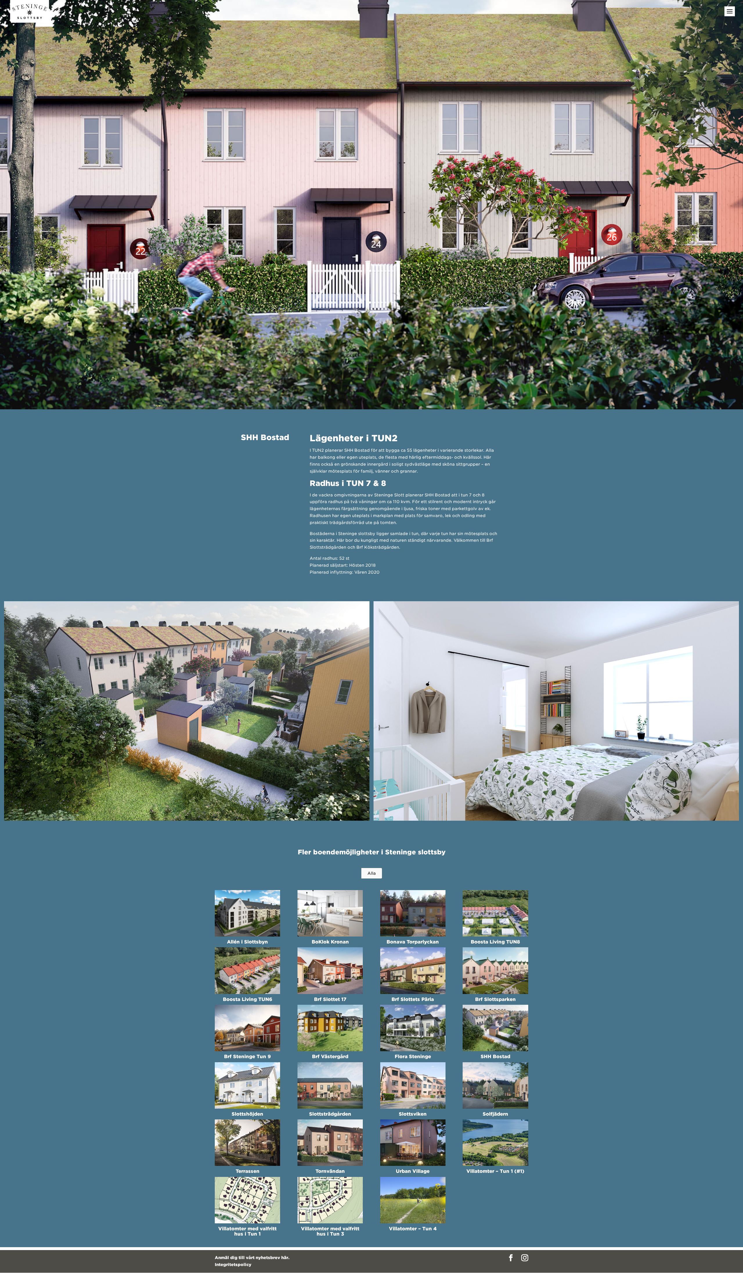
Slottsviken (413, 1114)
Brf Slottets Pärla (413, 999)
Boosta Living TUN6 (247, 999)
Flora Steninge (413, 1056)
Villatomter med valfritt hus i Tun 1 (247, 1231)
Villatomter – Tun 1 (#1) (495, 1171)
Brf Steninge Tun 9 (247, 1056)
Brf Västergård (330, 1056)
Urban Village (413, 1171)
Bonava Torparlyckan (413, 942)
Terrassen (247, 1171)
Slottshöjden (247, 1114)
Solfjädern (495, 1114)
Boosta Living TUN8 (495, 942)
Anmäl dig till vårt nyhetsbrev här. (252, 1257)
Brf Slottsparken (495, 999)
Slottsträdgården (330, 1114)
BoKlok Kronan (330, 942)
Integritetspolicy (233, 1264)
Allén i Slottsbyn (247, 942)
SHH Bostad (495, 1056)
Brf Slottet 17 (330, 999)
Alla (371, 873)
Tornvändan (330, 1171)
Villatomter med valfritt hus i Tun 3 (330, 1231)
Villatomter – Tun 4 (413, 1228)
